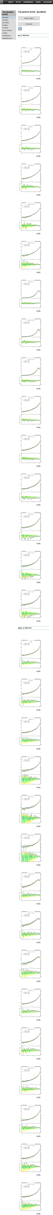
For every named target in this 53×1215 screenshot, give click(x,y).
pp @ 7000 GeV (23, 35)
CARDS (38, 2)
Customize (29, 24)
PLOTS (18, 2)
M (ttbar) (5, 25)
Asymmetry (6, 35)
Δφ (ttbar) (5, 17)
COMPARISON (28, 2)
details (39, 78)
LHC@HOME (47, 2)
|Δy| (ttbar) (5, 22)
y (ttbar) (4, 33)
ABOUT (10, 2)
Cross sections (7, 30)
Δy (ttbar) (5, 20)
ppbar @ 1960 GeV (25, 628)
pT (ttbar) (5, 28)
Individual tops (6, 38)
